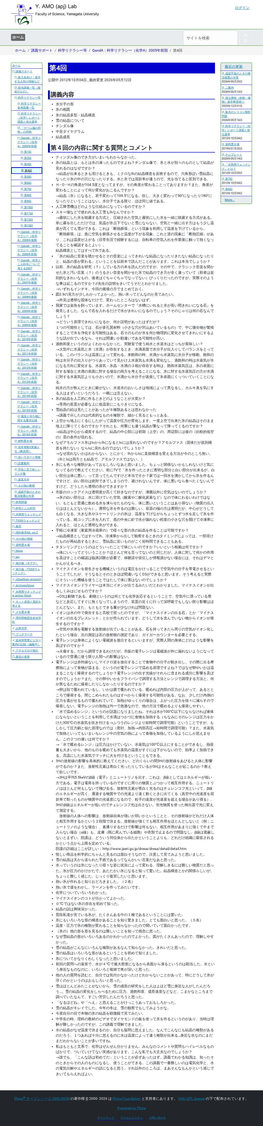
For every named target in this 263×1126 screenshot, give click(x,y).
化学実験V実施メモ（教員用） (27, 449)
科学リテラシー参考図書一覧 (29, 105)
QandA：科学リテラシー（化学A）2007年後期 (29, 279)
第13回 (28, 225)
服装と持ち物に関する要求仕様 (29, 418)
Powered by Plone (131, 1108)
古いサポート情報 (29, 457)
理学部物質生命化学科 (26, 620)
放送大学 (23, 479)
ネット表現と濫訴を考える (26, 604)
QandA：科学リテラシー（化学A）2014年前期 (29, 392)
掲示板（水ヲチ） (26, 563)
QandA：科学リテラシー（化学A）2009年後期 (29, 321)
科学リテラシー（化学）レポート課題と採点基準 (29, 118)
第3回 (27, 164)
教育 (18, 526)
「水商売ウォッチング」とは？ (236, 167)
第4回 (28, 170)
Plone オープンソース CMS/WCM (42, 1098)
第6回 (27, 183)
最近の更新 (22, 656)
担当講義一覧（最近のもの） (27, 89)
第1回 (27, 152)
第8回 (27, 195)
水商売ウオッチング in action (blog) (26, 594)
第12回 (28, 219)
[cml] (55, 14)
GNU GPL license (191, 1098)
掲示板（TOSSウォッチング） (26, 571)
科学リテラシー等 (72, 50)
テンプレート (233, 154)
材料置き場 (24, 441)
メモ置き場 (22, 612)
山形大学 (21, 628)
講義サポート (42, 50)
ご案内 (229, 87)
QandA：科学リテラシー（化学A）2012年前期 (29, 364)
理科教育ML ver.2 (26, 532)
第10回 (28, 207)
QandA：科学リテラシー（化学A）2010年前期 (29, 335)
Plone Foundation (126, 1098)
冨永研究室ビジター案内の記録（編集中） (26, 642)
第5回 (27, 176)
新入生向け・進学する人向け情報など (27, 79)
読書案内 (23, 463)
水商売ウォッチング (28, 514)
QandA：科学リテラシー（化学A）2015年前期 (29, 406)
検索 (246, 38)
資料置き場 (22, 545)
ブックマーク (24, 634)
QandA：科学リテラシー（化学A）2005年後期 (29, 236)
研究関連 (21, 502)
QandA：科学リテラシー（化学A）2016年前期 (29, 431)
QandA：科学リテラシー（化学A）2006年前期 (29, 250)
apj (17, 557)
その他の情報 (24, 539)
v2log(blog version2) (28, 579)
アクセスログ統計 (26, 650)
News (19, 551)
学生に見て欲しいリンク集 (27, 471)
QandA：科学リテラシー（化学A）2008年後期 (29, 293)
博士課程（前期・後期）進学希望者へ (236, 100)
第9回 (27, 201)
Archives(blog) (24, 585)
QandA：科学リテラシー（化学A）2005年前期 (130, 50)
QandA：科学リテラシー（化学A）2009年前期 (29, 307)
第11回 (28, 213)
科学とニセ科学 (25, 508)
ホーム (18, 37)
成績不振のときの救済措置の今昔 (27, 494)
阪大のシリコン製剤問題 (236, 114)
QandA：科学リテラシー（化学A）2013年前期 (29, 378)
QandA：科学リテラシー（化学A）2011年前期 (29, 349)
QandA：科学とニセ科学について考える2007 (29, 264)
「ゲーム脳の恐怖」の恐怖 (29, 130)
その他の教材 (26, 485)
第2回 (27, 158)
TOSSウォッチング (27, 520)
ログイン (242, 8)
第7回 (27, 189)
